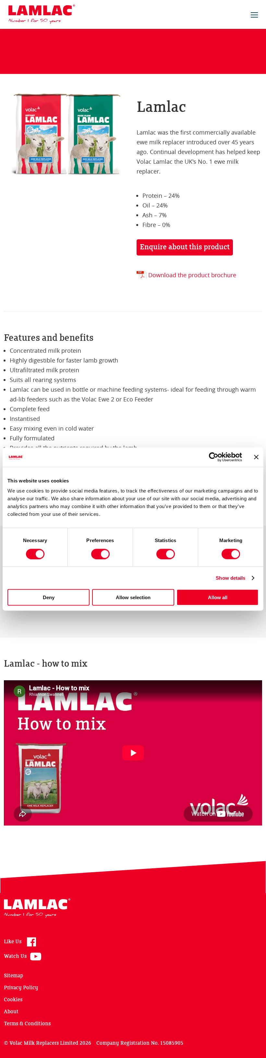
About (11, 1012)
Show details (230, 577)
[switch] (100, 554)
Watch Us (15, 956)
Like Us (12, 942)
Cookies (13, 1000)
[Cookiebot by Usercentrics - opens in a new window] (213, 457)
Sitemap (13, 976)
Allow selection (133, 597)
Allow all (217, 597)
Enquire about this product (185, 247)
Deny (48, 597)
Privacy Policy (21, 988)
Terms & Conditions (27, 1024)
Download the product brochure (192, 275)
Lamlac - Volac (41, 14)
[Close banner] (256, 457)
